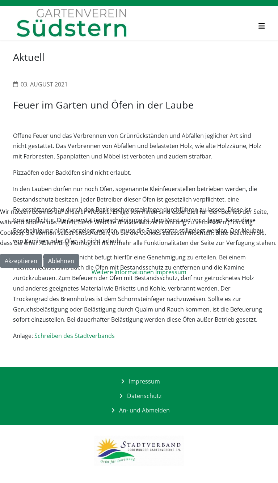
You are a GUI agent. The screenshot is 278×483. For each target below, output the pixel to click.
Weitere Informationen (123, 272)
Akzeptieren (21, 261)
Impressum (170, 272)
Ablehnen (61, 261)
